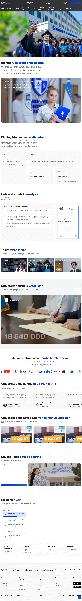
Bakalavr (21, 582)
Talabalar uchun (65, 3)
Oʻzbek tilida (61, 8)
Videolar (56, 583)
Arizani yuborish (14, 484)
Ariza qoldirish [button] (75, 2)
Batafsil (5, 269)
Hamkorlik (16, 8)
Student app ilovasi (76, 8)
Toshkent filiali (4, 583)
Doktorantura (22, 589)
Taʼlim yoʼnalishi (48, 3)
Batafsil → (5, 440)
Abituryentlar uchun (30, 3)
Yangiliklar (9, 8)
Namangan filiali (4, 585)
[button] (75, 289)
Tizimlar (67, 8)
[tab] (14, 514)
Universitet (12, 2)
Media (2, 8)
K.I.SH (34, 8)
